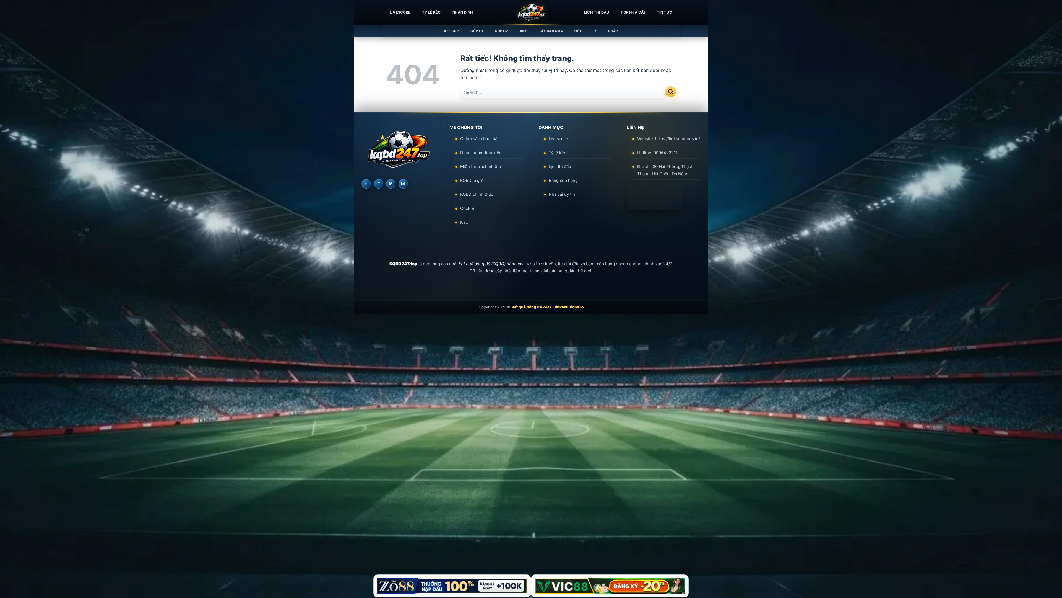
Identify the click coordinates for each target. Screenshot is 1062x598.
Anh (523, 31)
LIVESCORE (400, 12)
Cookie (467, 208)
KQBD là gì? (471, 180)
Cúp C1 (476, 31)
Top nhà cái (633, 12)
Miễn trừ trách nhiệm (480, 166)
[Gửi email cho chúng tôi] (403, 184)
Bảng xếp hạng (563, 180)
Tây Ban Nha (551, 31)
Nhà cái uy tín (562, 194)
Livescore (558, 138)
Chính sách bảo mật (479, 138)
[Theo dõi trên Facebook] (366, 184)
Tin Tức (664, 12)
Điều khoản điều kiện (481, 152)
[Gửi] (670, 91)
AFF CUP (451, 31)
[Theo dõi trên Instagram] (378, 184)
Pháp (613, 31)
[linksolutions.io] (531, 12)
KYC (464, 222)
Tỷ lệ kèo (431, 12)
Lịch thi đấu (596, 12)
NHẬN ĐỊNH (462, 12)
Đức (578, 31)
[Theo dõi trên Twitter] (390, 184)
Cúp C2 (501, 31)
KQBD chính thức (476, 194)
